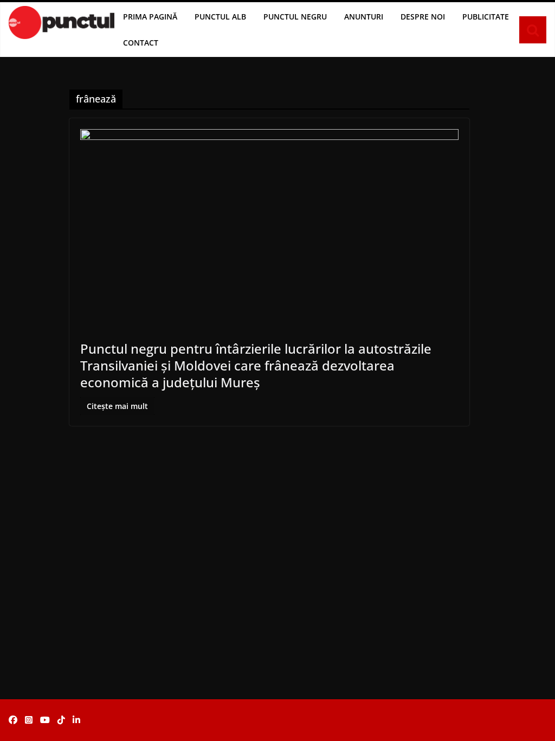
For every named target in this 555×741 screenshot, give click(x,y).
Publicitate (485, 16)
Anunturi (363, 16)
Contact (140, 42)
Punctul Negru (295, 16)
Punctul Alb (220, 16)
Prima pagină (150, 16)
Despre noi (423, 16)
